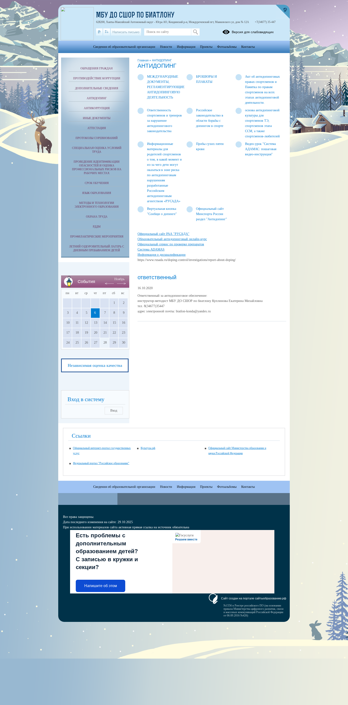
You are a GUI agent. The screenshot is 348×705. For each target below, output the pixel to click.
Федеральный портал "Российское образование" (101, 463)
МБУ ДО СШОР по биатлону (135, 15)
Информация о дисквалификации (162, 254)
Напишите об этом (100, 586)
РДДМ (97, 226)
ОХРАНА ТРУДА (96, 216)
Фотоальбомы (226, 47)
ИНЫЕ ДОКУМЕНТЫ (96, 118)
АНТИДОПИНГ (162, 60)
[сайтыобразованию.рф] (283, 12)
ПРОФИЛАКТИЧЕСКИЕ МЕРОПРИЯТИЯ (96, 236)
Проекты (206, 47)
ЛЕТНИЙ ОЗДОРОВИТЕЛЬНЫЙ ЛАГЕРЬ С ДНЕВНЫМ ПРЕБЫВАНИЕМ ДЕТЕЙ (96, 248)
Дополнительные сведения (96, 88)
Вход (113, 410)
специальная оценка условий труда (96, 149)
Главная (143, 60)
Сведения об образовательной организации (124, 47)
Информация (186, 47)
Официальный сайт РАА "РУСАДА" (163, 234)
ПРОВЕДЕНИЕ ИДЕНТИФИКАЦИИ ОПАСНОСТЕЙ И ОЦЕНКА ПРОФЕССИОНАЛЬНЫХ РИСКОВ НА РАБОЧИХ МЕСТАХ (96, 167)
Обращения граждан (96, 68)
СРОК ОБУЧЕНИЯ (97, 183)
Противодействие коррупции (96, 78)
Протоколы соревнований (97, 138)
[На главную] (99, 32)
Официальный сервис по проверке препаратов (171, 244)
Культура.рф (148, 448)
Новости (166, 47)
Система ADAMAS (151, 249)
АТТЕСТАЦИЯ (96, 128)
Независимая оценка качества (95, 365)
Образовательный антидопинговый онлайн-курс (172, 239)
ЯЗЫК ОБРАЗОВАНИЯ (96, 193)
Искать (195, 32)
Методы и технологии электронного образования (97, 204)
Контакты (248, 47)
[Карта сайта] (106, 32)
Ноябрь (119, 279)
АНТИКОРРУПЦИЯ (97, 108)
